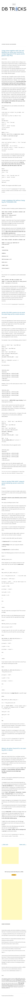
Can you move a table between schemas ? (13, 968)
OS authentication (22, 985)
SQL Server (10, 986)
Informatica (22, 979)
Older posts (5, 844)
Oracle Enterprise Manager (17, 984)
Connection (13, 978)
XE (9, 987)
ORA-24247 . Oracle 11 (6, 740)
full (10, 979)
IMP (12, 979)
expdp (4, 979)
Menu (14, 4)
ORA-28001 (12, 983)
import (17, 979)
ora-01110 (3, 981)
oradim (10, 836)
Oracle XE (6, 836)
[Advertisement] (14, 27)
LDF (4, 980)
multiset (3, 190)
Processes (3, 986)
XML (10, 473)
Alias (23, 471)
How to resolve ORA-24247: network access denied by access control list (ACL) (13, 483)
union (20, 190)
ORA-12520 (4, 983)
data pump (17, 978)
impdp (14, 979)
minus (23, 188)
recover (6, 986)
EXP (2, 979)
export (8, 979)
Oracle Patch (4, 985)
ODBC (11, 980)
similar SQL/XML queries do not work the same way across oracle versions (13, 313)
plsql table (16, 190)
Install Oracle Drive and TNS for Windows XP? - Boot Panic (13, 947)
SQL (5, 473)
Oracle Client (6, 984)
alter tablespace (4, 978)
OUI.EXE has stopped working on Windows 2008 (16, 931)
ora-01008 (23, 980)
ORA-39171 (16, 983)
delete (22, 978)
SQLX (8, 473)
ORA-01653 (11, 981)
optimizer (13, 980)
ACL (23, 738)
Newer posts (22, 844)
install (3, 980)
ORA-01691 (15, 981)
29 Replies (4, 488)
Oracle (3, 473)
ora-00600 (7, 190)
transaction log (20, 986)
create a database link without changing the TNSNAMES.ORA (13, 201)
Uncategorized (14, 188)
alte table (9, 978)
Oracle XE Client (15, 985)
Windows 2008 (5, 987)
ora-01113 (7, 981)
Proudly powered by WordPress (7, 995)
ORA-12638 (8, 983)
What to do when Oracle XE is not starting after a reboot (14, 749)
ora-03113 (12, 190)
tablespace (15, 986)
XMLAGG (13, 473)
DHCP (24, 978)
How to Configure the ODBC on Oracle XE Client (11, 948)
